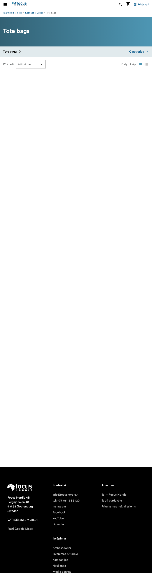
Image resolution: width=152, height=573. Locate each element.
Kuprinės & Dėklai (34, 12)
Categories (136, 52)
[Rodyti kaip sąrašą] (146, 64)
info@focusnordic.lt (65, 495)
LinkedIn (58, 524)
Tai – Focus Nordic (114, 495)
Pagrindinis (8, 12)
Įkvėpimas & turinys (65, 554)
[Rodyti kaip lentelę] (140, 64)
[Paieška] (120, 4)
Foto (19, 12)
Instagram (59, 506)
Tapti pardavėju (112, 500)
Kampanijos (60, 560)
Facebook (59, 512)
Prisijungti (143, 4)
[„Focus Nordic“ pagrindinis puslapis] (19, 4)
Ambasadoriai (61, 548)
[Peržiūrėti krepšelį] (128, 4)
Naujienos (59, 566)
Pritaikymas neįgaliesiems (119, 506)
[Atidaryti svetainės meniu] (7, 4)
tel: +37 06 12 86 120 (66, 500)
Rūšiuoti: (8, 64)
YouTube (58, 518)
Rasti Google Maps (20, 529)
